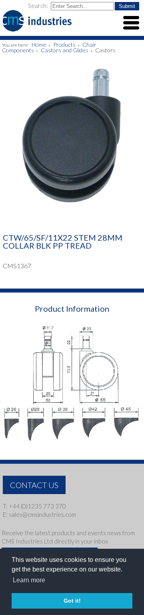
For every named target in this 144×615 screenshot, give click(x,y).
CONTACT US (34, 485)
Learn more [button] (29, 580)
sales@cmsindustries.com (42, 514)
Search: (38, 5)
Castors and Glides (64, 50)
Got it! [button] (72, 600)
